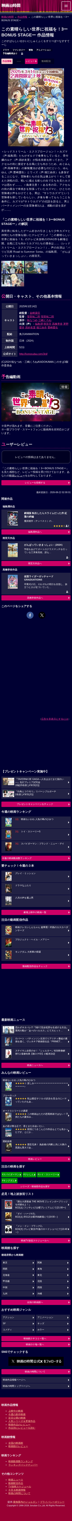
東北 (39, 1275)
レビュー (30, 61)
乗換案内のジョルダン (25, 1502)
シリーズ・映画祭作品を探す (35, 1186)
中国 (5, 1287)
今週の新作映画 (17, 1414)
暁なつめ (32, 320)
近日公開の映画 (17, 1417)
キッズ (40, 1323)
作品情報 (22, 16)
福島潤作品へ (35, 532)
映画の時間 (7, 16)
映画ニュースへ (35, 1065)
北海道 (6, 1275)
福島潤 (39, 323)
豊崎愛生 (53, 327)
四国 (39, 1287)
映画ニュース (15, 1479)
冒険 (31, 50)
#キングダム (8, 1180)
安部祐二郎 (33, 316)
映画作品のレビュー (19, 1424)
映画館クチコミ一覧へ (35, 1338)
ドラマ (6, 50)
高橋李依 (57, 323)
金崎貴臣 (35, 312)
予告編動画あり (10, 53)
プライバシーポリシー (52, 1502)
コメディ (7, 1330)
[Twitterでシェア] (41, 615)
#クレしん (28, 1174)
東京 (5, 1262)
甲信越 (6, 1281)
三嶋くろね (44, 320)
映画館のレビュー (18, 1446)
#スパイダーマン (10, 1174)
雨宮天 (47, 323)
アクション (8, 1317)
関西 (5, 1269)
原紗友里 (30, 327)
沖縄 (39, 1293)
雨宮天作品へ (35, 563)
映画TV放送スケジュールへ (35, 1240)
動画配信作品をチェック (35, 966)
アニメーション (43, 50)
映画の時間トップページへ (16, 1386)
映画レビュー (35, 1159)
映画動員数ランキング (20, 1461)
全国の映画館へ (35, 1302)
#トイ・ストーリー (47, 1174)
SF (4, 1323)
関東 (39, 1262)
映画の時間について (35, 1371)
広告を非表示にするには (54, 718)
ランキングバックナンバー (23, 1464)
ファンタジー (19, 50)
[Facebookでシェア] (30, 615)
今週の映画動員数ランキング (17, 858)
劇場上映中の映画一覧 (35, 912)
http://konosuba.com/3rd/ (33, 353)
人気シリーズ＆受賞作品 (21, 1421)
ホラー (40, 1330)
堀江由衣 (41, 327)
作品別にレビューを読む (21, 1428)
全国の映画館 (15, 1443)
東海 (39, 1269)
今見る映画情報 (17, 1490)
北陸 (39, 1281)
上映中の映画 (15, 1411)
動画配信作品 (15, 1483)
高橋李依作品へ (35, 597)
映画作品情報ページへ (14, 1380)
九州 (5, 1293)
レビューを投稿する (35, 482)
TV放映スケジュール (19, 1486)
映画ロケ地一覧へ (35, 1344)
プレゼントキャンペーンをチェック (35, 804)
